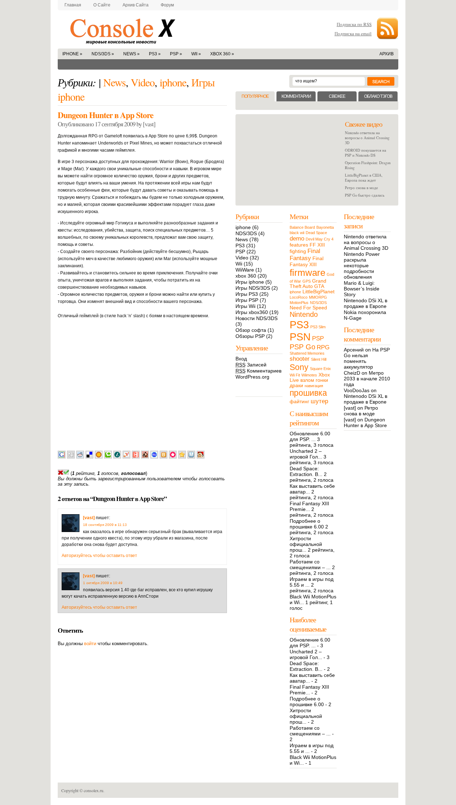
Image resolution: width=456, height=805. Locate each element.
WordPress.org (252, 377)
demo (297, 238)
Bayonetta (325, 227)
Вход (241, 358)
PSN (300, 337)
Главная (72, 4)
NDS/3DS (103, 53)
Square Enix (320, 368)
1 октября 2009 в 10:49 (103, 583)
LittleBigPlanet (318, 291)
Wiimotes (309, 375)
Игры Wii (245, 306)
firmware (307, 272)
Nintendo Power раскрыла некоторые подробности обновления (362, 265)
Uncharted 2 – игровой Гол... (306, 454)
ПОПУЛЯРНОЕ (255, 96)
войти (90, 643)
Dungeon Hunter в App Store (105, 115)
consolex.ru (139, 29)
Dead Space (316, 233)
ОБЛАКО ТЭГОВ (378, 96)
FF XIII (317, 245)
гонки (322, 380)
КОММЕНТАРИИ (296, 96)
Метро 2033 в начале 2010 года (367, 378)
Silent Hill (318, 359)
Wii (196, 53)
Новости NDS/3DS (256, 318)
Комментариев (258, 371)
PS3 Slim (318, 327)
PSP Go (302, 347)
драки (296, 385)
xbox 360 (222, 53)
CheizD (352, 373)
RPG (323, 347)
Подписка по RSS (354, 24)
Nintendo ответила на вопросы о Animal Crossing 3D (367, 137)
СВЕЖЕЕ (337, 96)
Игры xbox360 (251, 312)
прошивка (308, 393)
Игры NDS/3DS (252, 288)
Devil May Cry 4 (319, 239)
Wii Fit (295, 375)
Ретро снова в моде (361, 187)
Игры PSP (246, 300)
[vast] (89, 517)
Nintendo (304, 314)
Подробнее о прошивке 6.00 (307, 524)
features (299, 245)
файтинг (299, 401)
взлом (307, 380)
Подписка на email (353, 33)
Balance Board (302, 227)
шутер (319, 401)
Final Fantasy (305, 255)
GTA (319, 286)
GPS (306, 281)
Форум (167, 4)
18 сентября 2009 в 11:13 (105, 525)
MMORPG (318, 297)
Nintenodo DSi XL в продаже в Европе (365, 303)
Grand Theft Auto (308, 283)
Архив (386, 53)
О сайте (101, 4)
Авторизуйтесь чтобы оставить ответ (99, 555)
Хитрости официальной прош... (306, 544)
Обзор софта (250, 330)
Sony (299, 367)
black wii (297, 233)
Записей (250, 365)
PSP (176, 53)
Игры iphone (249, 282)
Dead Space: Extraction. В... (306, 471)
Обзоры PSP (250, 336)
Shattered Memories (307, 353)
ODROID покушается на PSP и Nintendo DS (365, 153)
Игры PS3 (246, 294)
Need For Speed (308, 307)
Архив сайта (136, 4)
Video (143, 82)
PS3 (155, 53)
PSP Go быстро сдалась (364, 195)
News (131, 53)
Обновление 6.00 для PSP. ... (310, 436)
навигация (314, 386)
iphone (72, 53)
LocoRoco (298, 297)
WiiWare (244, 270)
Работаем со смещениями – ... (310, 564)
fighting (298, 251)
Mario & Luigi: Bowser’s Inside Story (361, 288)
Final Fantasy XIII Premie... (309, 506)
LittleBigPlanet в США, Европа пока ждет (364, 178)
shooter (300, 358)
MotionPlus (299, 302)
